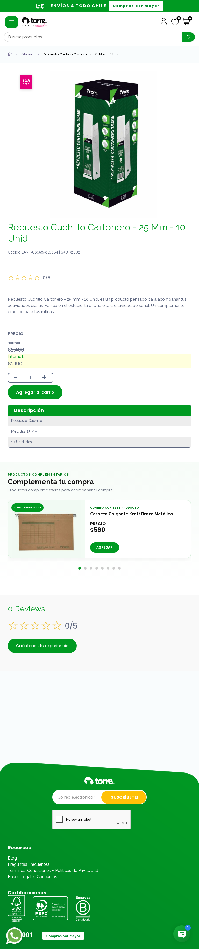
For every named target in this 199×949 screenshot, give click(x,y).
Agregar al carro (35, 392)
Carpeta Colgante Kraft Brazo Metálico (131, 513)
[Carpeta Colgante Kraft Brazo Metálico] (46, 530)
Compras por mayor (136, 5)
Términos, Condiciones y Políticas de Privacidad (53, 870)
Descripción (29, 410)
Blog (12, 858)
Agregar (104, 547)
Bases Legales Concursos (32, 876)
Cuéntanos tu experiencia (42, 646)
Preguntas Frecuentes (28, 864)
